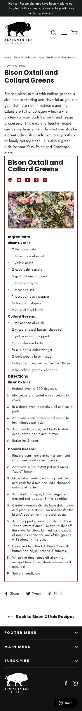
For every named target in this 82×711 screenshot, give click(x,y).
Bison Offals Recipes (25, 57)
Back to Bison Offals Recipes (45, 616)
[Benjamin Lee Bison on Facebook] (66, 683)
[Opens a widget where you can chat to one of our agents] (66, 703)
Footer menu (20, 632)
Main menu (17, 646)
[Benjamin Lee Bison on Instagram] (75, 683)
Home (7, 57)
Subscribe (17, 660)
